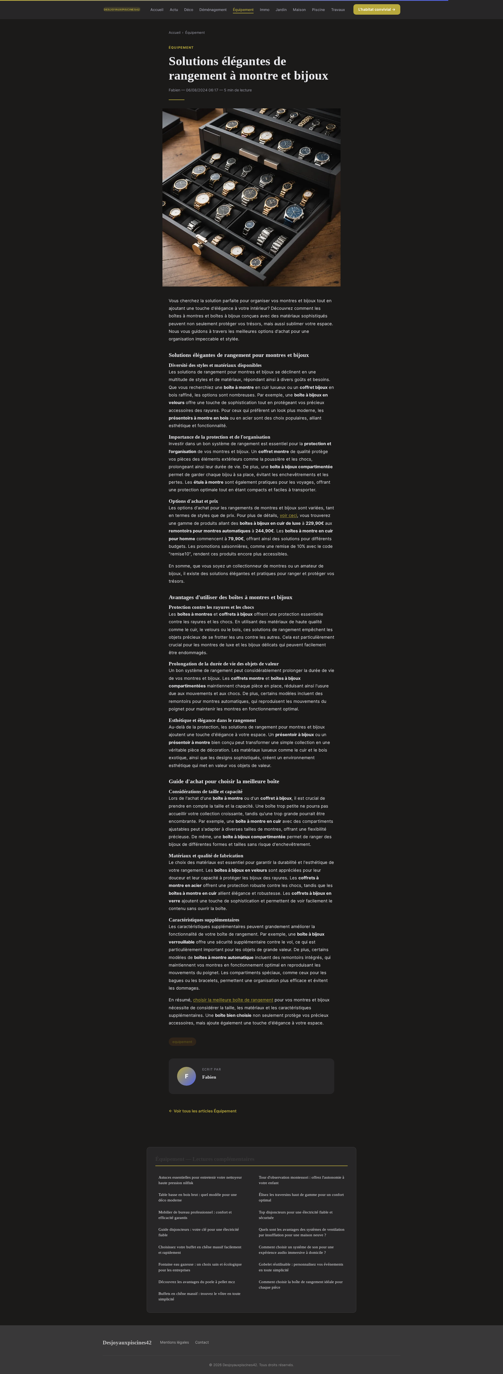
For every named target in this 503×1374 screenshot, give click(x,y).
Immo (264, 9)
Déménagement (213, 9)
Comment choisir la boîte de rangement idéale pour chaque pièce (301, 1284)
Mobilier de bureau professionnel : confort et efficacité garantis (195, 1215)
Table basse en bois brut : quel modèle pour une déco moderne (197, 1197)
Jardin (281, 9)
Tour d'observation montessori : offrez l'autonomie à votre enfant (301, 1180)
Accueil (156, 9)
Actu (174, 9)
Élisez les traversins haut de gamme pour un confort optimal (301, 1197)
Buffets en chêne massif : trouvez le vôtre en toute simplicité (199, 1296)
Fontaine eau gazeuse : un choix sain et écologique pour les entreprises (200, 1267)
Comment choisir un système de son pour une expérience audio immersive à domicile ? (296, 1250)
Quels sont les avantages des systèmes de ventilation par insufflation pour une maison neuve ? (302, 1232)
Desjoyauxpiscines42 (127, 1342)
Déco (188, 9)
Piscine (318, 9)
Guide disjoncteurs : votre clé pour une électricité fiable (198, 1232)
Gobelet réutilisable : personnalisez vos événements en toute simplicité (301, 1267)
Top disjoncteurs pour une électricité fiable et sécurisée (295, 1215)
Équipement (243, 9)
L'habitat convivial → (376, 9)
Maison (299, 9)
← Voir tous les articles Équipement (203, 1110)
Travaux (338, 9)
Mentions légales (174, 1342)
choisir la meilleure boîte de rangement (233, 999)
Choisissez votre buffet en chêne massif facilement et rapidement (199, 1250)
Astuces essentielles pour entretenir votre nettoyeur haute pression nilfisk (200, 1180)
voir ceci (288, 515)
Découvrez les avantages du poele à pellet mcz (196, 1281)
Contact (202, 1342)
